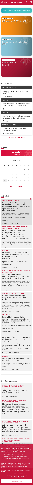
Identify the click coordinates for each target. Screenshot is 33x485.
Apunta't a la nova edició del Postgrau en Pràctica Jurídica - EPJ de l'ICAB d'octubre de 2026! (15, 276)
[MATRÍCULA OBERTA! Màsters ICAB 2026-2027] (16, 25)
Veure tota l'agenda (16, 186)
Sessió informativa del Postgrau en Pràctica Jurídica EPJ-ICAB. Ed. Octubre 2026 (16, 105)
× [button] (31, 445)
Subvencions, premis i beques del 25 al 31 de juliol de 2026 (16, 391)
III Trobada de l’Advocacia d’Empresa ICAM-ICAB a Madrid (14, 129)
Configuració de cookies (16, 476)
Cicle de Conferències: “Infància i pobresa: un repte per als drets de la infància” (16, 117)
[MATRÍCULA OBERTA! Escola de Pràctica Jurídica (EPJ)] (16, 46)
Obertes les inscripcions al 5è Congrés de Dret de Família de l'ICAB (14, 297)
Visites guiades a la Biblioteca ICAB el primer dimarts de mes (15, 359)
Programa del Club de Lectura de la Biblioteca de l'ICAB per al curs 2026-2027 (16, 339)
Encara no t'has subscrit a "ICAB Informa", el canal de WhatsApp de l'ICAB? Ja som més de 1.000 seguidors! (15, 255)
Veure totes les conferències (16, 137)
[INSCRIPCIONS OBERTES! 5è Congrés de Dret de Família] (16, 67)
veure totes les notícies (16, 373)
